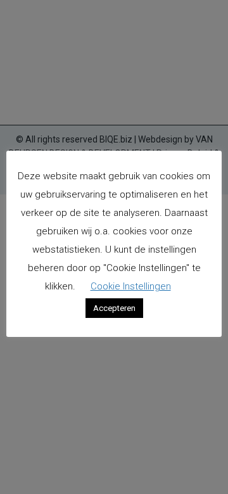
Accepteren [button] (114, 308)
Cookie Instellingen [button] (131, 286)
